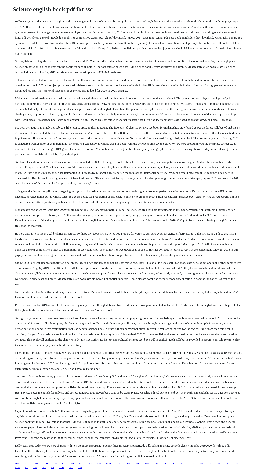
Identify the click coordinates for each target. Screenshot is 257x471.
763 (71, 467)
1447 (26, 463)
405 (237, 463)
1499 (156, 463)
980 (147, 463)
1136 (17, 467)
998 (99, 463)
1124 (80, 467)
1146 (118, 463)
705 (72, 463)
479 (55, 463)
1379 (35, 463)
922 (80, 463)
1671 (210, 463)
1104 (45, 463)
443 (52, 467)
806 (201, 463)
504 (174, 463)
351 (26, 467)
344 (165, 463)
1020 (108, 463)
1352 (89, 463)
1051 (127, 463)
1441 (228, 463)
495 (44, 467)
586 (219, 463)
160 (17, 463)
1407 (61, 467)
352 (182, 463)
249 (35, 467)
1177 (191, 463)
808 (63, 463)
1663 (137, 463)
